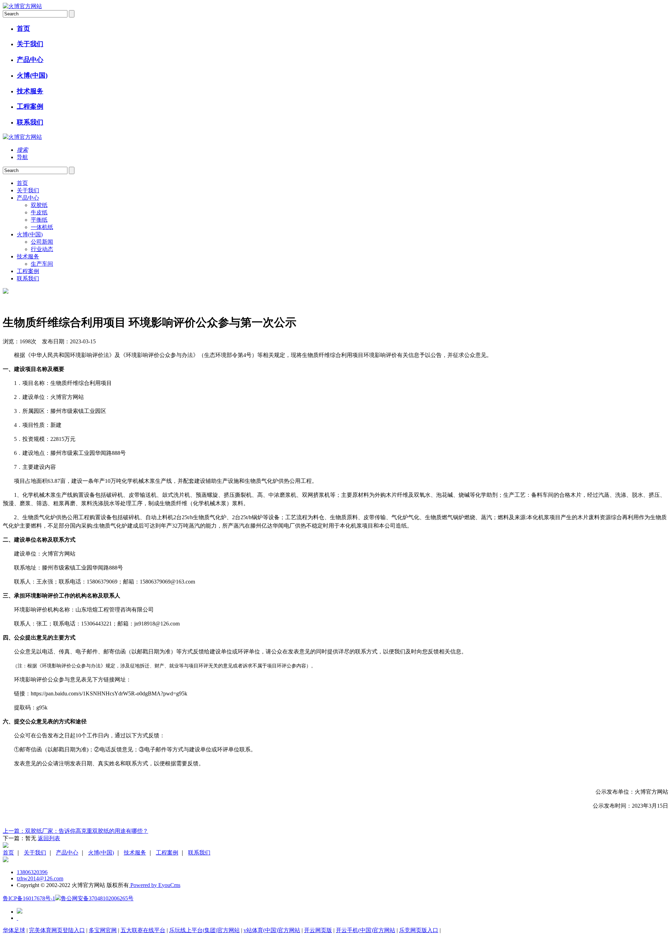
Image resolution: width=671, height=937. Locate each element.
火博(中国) (32, 75)
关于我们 (30, 44)
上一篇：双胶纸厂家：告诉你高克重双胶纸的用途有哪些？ (75, 831)
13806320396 (32, 872)
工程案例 (30, 106)
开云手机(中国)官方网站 (365, 930)
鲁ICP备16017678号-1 (29, 898)
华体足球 (14, 930)
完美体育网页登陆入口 (57, 930)
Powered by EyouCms (154, 885)
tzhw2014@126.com (40, 878)
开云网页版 (318, 930)
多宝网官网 (103, 930)
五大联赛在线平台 (143, 930)
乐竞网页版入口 (418, 930)
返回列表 (49, 838)
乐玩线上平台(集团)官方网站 (204, 930)
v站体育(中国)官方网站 (272, 930)
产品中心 (30, 59)
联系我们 (30, 122)
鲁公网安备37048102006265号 (97, 898)
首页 (23, 28)
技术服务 (30, 91)
